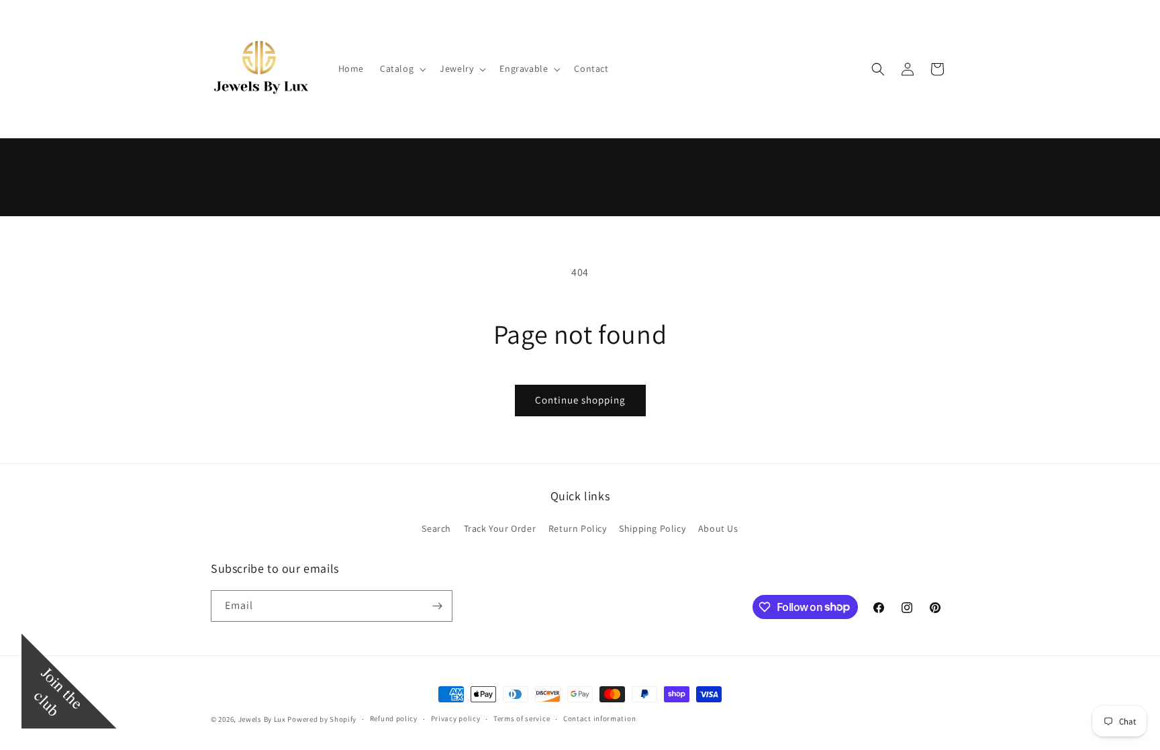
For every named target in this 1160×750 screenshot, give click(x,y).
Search (436, 528)
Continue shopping (580, 399)
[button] (402, 68)
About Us (718, 528)
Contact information (599, 718)
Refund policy (394, 718)
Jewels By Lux (262, 719)
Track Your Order (500, 528)
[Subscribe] (437, 606)
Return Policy (577, 528)
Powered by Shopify (321, 719)
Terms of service (521, 718)
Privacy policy (456, 718)
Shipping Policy (652, 528)
